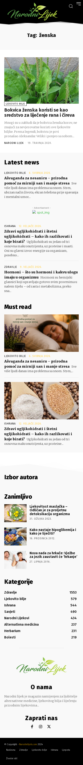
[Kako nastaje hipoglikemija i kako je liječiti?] (15, 536)
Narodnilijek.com (28, 744)
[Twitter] (49, 727)
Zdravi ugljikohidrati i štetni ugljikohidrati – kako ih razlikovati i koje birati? (38, 236)
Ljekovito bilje (15, 103)
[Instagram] (40, 727)
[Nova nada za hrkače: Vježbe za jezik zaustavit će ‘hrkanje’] (15, 560)
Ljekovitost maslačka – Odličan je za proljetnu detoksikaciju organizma (50, 510)
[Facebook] (32, 727)
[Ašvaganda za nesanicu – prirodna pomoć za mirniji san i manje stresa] (41, 333)
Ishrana (10, 226)
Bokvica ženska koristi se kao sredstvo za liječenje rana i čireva (39, 112)
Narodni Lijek (14, 143)
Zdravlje (10, 267)
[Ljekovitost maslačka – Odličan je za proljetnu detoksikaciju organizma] (15, 513)
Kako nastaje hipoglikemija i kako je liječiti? (53, 532)
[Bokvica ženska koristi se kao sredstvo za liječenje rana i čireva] (41, 80)
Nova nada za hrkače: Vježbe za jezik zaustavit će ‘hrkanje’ (53, 555)
